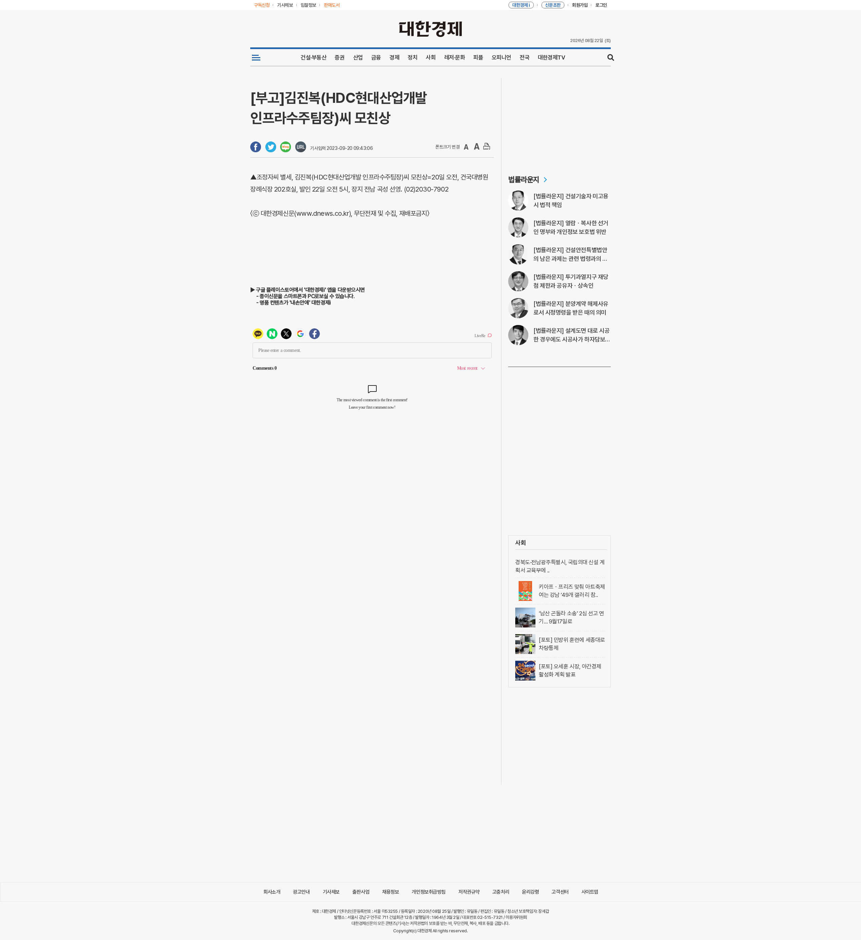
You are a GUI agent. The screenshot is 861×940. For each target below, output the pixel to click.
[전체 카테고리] (256, 57)
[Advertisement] (559, 120)
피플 (478, 57)
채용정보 (390, 892)
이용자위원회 (516, 917)
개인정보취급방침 (429, 892)
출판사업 (360, 892)
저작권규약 (469, 892)
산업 (358, 57)
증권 (339, 57)
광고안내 (301, 892)
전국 (524, 57)
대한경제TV (551, 57)
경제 (394, 57)
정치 (412, 57)
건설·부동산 (313, 57)
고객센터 (560, 892)
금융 (376, 57)
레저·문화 (454, 57)
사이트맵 (590, 892)
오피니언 (501, 57)
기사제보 (331, 892)
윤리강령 (530, 892)
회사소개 (271, 892)
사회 (431, 57)
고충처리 (500, 892)
